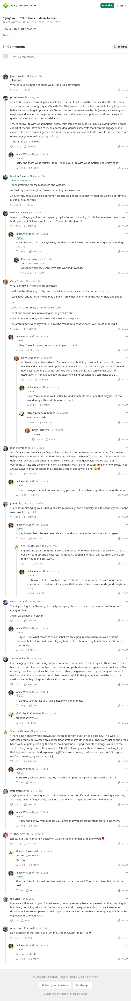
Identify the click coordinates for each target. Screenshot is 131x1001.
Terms (73, 976)
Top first (122, 46)
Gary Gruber (17, 281)
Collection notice (88, 976)
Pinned (17, 80)
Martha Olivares (19, 176)
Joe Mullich (16, 503)
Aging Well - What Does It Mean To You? (30, 18)
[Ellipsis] (126, 76)
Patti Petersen (18, 790)
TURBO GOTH (18, 834)
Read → (7, 35)
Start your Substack (56, 985)
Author (20, 158)
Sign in (121, 5)
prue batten (17, 97)
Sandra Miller (18, 658)
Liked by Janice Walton (24, 180)
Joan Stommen (18, 447)
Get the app (82, 985)
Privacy (64, 976)
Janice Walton (11, 22)
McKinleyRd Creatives (39, 412)
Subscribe (107, 5)
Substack (48, 993)
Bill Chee (15, 898)
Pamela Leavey (19, 212)
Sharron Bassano (31, 546)
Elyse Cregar (17, 601)
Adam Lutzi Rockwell (22, 928)
